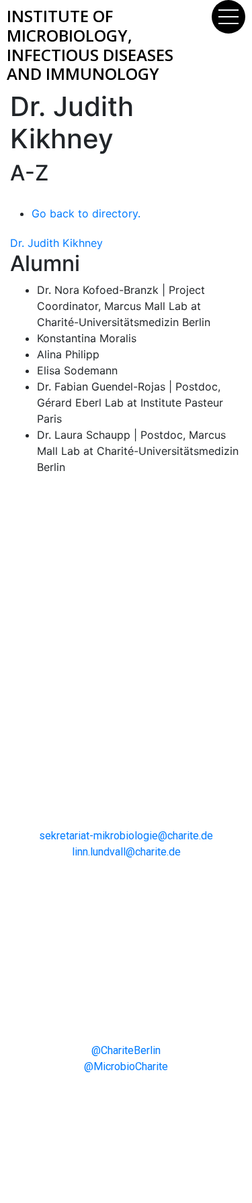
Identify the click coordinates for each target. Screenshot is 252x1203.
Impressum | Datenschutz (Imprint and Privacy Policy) (126, 1133)
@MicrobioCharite (126, 1066)
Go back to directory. (86, 213)
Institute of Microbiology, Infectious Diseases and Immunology (90, 45)
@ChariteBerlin (126, 1050)
